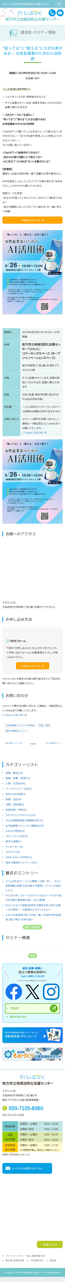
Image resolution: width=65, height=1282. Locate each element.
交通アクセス (49, 1244)
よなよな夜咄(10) (15, 831)
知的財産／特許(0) (16, 810)
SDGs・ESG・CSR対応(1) (19, 857)
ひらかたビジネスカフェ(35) (20, 815)
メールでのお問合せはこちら (27, 1168)
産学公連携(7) (13, 841)
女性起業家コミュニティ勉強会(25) (25, 825)
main (33, 743)
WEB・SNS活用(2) (16, 794)
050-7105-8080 (26, 1107)
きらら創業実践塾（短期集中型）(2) (24, 820)
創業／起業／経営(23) (18, 778)
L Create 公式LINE (32, 432)
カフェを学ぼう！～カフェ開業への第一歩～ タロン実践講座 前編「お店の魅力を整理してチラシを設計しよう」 (33, 885)
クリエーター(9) (14, 846)
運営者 (53, 1260)
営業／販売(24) (14, 773)
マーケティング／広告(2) (19, 788)
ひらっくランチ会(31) (17, 836)
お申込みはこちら (31, 220)
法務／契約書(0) (15, 804)
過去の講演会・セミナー (17, 730)
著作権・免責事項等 (15, 1260)
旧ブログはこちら (18, 1016)
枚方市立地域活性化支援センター (32, 19)
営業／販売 (44, 725)
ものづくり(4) (13, 852)
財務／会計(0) (13, 799)
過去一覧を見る (32, 927)
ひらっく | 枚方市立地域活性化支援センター (26, 4)
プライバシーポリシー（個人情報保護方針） (26, 1255)
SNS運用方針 (37, 1260)
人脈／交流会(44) (15, 783)
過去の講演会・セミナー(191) (21, 862)
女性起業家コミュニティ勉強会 (20, 725)
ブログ (14, 1008)
